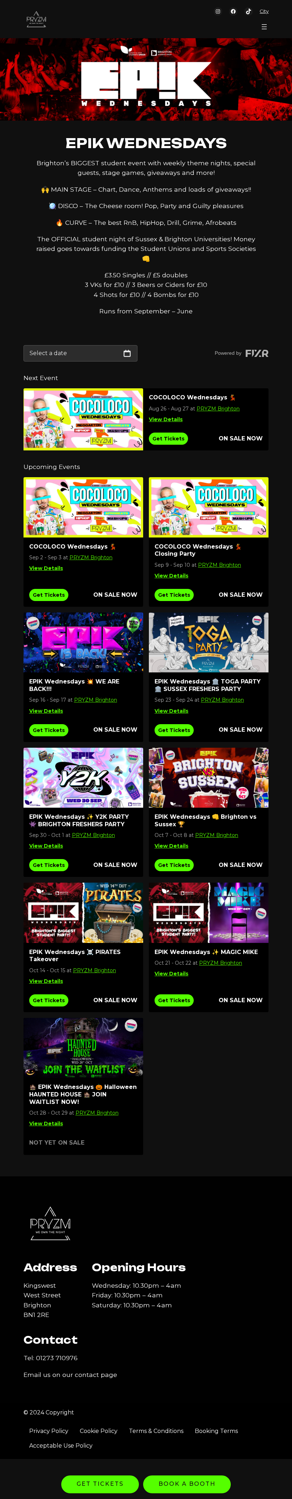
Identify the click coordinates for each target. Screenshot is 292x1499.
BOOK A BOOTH (186, 1483)
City (264, 11)
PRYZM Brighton (218, 408)
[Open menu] (264, 26)
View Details (166, 419)
